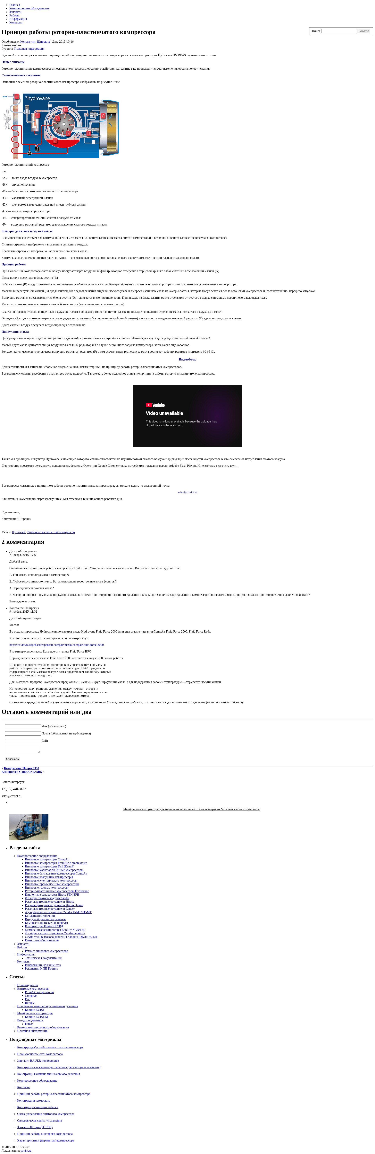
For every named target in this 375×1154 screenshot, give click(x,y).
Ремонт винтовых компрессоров (46, 951)
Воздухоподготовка (30, 1020)
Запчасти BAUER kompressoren (38, 1060)
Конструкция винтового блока (37, 1107)
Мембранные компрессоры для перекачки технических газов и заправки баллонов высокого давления (191, 809)
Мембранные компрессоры (35, 1013)
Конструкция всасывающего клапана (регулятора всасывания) (58, 1067)
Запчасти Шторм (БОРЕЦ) (35, 1127)
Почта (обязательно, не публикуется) (66, 733)
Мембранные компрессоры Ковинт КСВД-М (55, 929)
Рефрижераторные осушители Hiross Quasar (54, 905)
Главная (14, 4)
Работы (14, 15)
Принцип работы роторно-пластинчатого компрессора (53, 1094)
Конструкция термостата (33, 1100)
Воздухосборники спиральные (45, 919)
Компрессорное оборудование (29, 8)
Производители (27, 985)
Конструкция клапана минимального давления (48, 1074)
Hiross (29, 1023)
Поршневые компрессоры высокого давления (47, 1006)
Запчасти (15, 11)
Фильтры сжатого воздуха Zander (47, 898)
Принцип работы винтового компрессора (45, 1133)
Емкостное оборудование (42, 940)
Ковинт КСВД (34, 1009)
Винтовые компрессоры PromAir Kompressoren (56, 863)
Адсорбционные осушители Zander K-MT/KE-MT (58, 912)
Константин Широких (35, 41)
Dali (27, 999)
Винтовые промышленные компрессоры (52, 884)
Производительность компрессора (40, 1054)
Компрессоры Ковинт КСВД (44, 926)
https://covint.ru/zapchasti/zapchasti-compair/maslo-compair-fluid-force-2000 (56, 644)
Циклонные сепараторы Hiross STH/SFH (52, 894)
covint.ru (26, 1150)
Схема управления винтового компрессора (45, 1113)
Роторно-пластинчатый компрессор (51, 532)
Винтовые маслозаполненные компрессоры (54, 870)
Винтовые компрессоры (33, 988)
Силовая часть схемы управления (39, 1120)
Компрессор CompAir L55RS (22, 771)
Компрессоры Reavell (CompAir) (46, 922)
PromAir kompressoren (39, 992)
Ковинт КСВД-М (36, 1016)
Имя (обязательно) (54, 726)
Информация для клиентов (43, 965)
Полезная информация (29, 48)
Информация (18, 19)
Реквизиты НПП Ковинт (41, 968)
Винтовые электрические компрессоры (51, 880)
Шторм (30, 1002)
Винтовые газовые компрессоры (46, 887)
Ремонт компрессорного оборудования (43, 1027)
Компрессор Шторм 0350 (21, 768)
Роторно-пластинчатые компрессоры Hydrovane (57, 891)
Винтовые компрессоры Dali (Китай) (49, 866)
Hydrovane (19, 532)
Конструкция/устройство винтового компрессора (50, 1047)
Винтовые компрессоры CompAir (47, 859)
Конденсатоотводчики (40, 915)
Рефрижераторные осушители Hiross (49, 901)
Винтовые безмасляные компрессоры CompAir (56, 873)
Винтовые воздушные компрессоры (49, 877)
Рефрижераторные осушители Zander (50, 908)
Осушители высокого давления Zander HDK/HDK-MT (61, 936)
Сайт (45, 740)
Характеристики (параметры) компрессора (45, 1140)
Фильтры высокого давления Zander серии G (55, 933)
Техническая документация (43, 958)
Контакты (15, 22)
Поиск (316, 30)
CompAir (31, 995)
